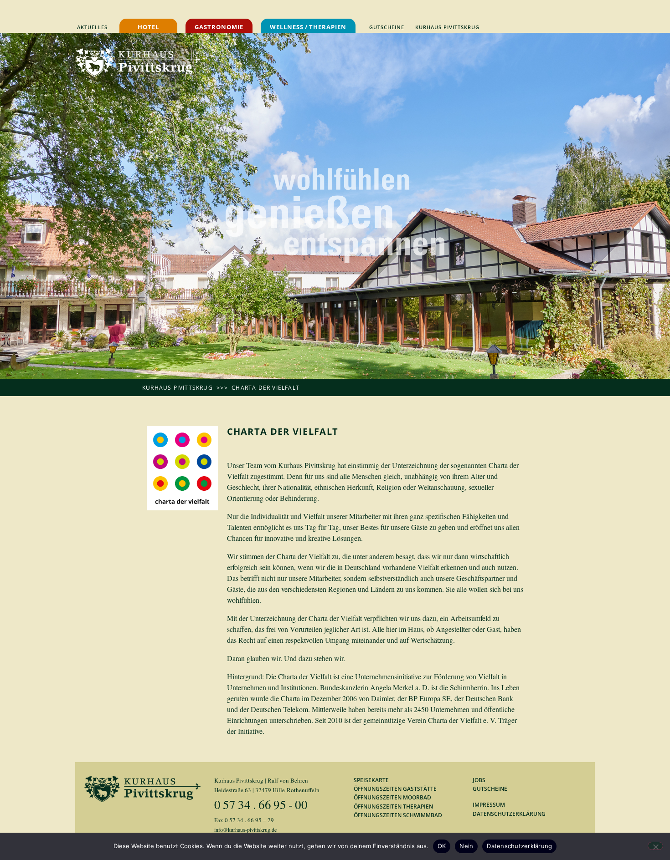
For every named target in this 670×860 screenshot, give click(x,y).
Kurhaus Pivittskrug (177, 388)
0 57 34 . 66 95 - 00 (261, 804)
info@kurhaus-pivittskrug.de (245, 829)
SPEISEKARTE (371, 780)
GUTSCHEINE (490, 789)
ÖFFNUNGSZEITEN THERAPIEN (393, 806)
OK (442, 846)
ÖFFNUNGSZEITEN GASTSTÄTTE (395, 789)
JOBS (479, 780)
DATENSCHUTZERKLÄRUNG (509, 814)
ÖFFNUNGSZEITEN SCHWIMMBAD (398, 815)
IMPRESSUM (489, 805)
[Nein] (655, 846)
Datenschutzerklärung (519, 846)
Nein (466, 846)
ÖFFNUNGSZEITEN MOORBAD (392, 797)
